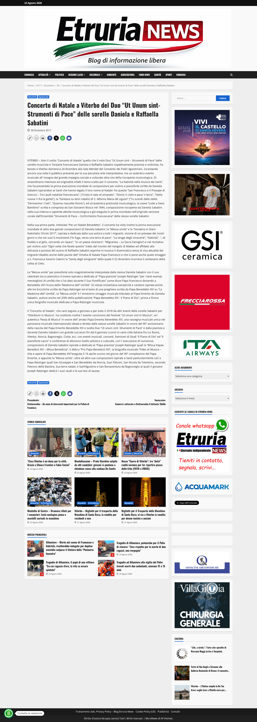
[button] (231, 75)
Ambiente (111, 74)
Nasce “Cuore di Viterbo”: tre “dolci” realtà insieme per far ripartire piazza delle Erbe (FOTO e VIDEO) (142, 465)
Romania (181, 74)
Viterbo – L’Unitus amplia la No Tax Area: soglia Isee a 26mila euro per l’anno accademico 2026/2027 (208, 688)
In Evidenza (93, 453)
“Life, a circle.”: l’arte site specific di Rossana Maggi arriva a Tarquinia (208, 649)
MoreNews (151, 718)
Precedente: (58, 404)
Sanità (157, 74)
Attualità (43, 74)
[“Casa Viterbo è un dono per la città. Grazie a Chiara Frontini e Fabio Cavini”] (49, 442)
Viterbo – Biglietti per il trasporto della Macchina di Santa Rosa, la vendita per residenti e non (96, 514)
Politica (59, 74)
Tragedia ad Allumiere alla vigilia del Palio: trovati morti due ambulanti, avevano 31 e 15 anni (106, 568)
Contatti (175, 711)
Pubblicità (163, 711)
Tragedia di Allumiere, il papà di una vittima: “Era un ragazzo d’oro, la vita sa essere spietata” (35, 568)
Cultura (179, 638)
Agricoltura (127, 74)
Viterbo (128, 453)
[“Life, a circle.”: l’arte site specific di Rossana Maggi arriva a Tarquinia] (182, 653)
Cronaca (29, 74)
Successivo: (140, 402)
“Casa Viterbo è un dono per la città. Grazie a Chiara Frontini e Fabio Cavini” (48, 463)
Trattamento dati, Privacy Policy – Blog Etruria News (105, 711)
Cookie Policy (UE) (146, 711)
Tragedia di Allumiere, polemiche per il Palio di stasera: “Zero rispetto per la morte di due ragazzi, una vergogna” (106, 548)
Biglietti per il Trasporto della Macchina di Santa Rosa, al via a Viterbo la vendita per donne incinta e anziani (143, 514)
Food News (144, 74)
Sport (169, 74)
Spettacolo (43, 97)
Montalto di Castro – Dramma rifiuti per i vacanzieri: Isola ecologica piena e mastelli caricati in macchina (49, 514)
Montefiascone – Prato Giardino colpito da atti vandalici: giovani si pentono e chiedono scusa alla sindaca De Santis (96, 465)
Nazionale (95, 74)
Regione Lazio (75, 74)
